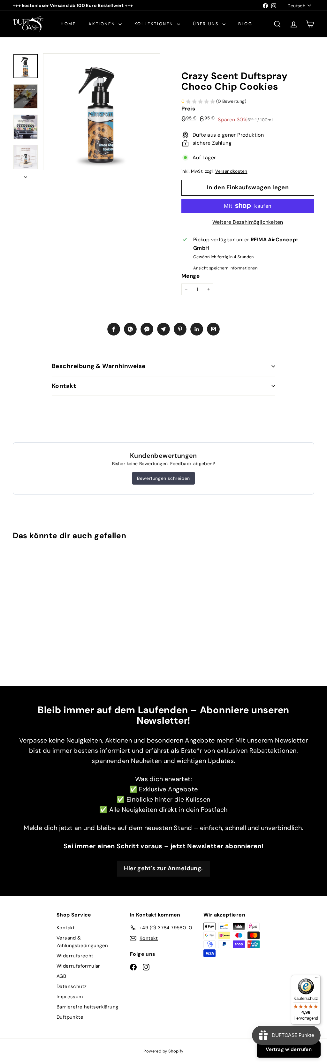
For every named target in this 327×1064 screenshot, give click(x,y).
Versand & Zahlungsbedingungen (82, 942)
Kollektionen (154, 23)
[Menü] (317, 979)
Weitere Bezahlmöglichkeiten (247, 222)
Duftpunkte (70, 1017)
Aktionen (102, 23)
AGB (61, 976)
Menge (190, 275)
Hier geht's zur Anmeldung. (163, 868)
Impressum (70, 996)
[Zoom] (101, 112)
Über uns (207, 23)
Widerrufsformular (78, 966)
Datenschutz (72, 986)
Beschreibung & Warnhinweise (99, 366)
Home (68, 23)
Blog (245, 23)
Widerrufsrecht (75, 956)
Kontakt (64, 386)
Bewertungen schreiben (163, 478)
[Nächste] (25, 175)
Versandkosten (231, 171)
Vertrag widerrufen (289, 1049)
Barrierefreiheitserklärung (87, 1007)
